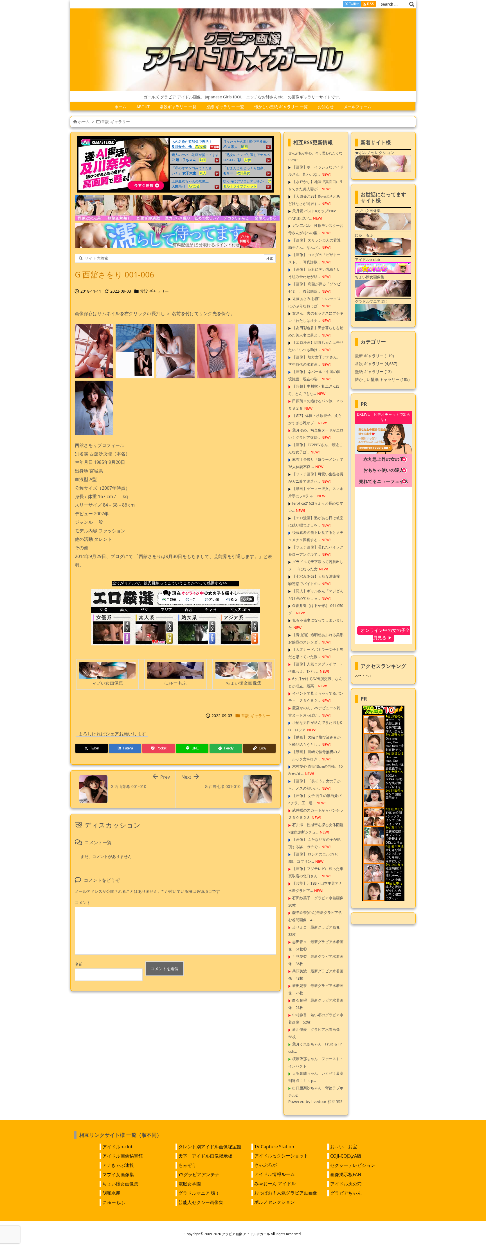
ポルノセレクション (274, 1202)
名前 (79, 964)
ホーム (84, 121)
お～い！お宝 (343, 1147)
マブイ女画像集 (118, 1174)
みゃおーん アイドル (275, 1183)
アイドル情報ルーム (274, 1174)
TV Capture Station (274, 1147)
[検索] (412, 4)
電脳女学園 (189, 1184)
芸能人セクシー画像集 (200, 1202)
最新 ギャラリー (374, 355)
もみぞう (187, 1165)
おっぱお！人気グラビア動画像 (285, 1193)
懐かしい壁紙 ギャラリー (382, 379)
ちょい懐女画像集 (120, 1184)
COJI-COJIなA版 (345, 1156)
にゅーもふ (113, 1202)
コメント (83, 902)
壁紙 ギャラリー (373, 371)
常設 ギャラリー (115, 121)
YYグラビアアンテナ (198, 1174)
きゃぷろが (265, 1165)
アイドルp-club (118, 1147)
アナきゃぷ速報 (118, 1165)
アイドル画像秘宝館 (122, 1156)
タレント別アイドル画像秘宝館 (209, 1147)
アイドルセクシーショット (281, 1156)
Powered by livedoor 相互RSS (315, 1101)
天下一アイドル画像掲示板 (205, 1156)
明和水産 (111, 1193)
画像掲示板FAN (345, 1174)
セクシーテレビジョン (352, 1165)
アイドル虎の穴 (346, 1184)
